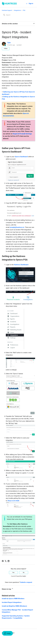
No (23, 572)
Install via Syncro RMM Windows (13, 598)
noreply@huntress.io (17, 227)
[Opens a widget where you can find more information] (7, 633)
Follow (5, 48)
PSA (24, 10)
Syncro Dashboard (21, 157)
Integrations (17, 10)
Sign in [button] (31, 3)
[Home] (9, 3)
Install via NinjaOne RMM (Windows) (14, 606)
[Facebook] (3, 561)
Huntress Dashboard (21, 265)
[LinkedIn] (8, 561)
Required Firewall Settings (22, 134)
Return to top (6, 589)
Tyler (9, 43)
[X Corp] (6, 561)
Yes (13, 572)
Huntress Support (7, 10)
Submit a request (26, 582)
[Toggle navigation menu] (26, 3)
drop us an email (13, 501)
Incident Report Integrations (12, 602)
